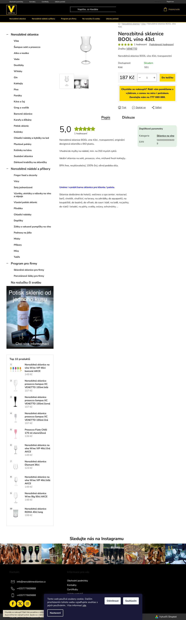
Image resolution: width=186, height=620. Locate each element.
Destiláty (19, 65)
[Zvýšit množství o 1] (154, 77)
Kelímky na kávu (23, 150)
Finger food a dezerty (25, 175)
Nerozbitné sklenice (25, 34)
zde (84, 605)
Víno (16, 41)
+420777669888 (26, 588)
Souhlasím (131, 600)
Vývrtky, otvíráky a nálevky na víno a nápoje (32, 195)
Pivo (16, 89)
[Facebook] (12, 603)
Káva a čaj (19, 101)
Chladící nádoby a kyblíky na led (31, 138)
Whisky (18, 71)
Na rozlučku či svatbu (26, 282)
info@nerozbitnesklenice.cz (31, 581)
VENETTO (131, 48)
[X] (20, 603)
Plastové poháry (22, 144)
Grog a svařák (21, 107)
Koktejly (18, 83)
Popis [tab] (105, 117)
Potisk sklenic (21, 126)
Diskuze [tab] (128, 117)
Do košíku (167, 77)
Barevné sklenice (23, 113)
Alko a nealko (21, 53)
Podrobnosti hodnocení (161, 44)
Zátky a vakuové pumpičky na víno (32, 226)
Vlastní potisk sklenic (25, 202)
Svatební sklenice (23, 156)
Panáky (18, 95)
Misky (17, 238)
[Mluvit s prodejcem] (147, 93)
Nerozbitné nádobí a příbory (30, 169)
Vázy (16, 181)
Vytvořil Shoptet (168, 616)
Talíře (17, 257)
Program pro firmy (24, 263)
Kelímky (18, 132)
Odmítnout (113, 600)
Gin (15, 77)
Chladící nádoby (22, 214)
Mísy (16, 251)
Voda (16, 59)
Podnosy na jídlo (23, 232)
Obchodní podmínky (16, 2)
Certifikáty (45, 2)
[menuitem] (17, 18)
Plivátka (18, 208)
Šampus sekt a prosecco (27, 47)
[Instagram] (27, 603)
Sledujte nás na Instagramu (97, 539)
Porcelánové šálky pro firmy (29, 276)
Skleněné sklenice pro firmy (29, 270)
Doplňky (18, 220)
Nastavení (55, 613)
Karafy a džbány (22, 119)
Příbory (18, 245)
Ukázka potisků (60, 2)
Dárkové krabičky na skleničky (30, 162)
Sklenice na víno (165, 135)
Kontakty (32, 2)
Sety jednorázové (23, 187)
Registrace (170, 2)
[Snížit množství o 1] (139, 77)
